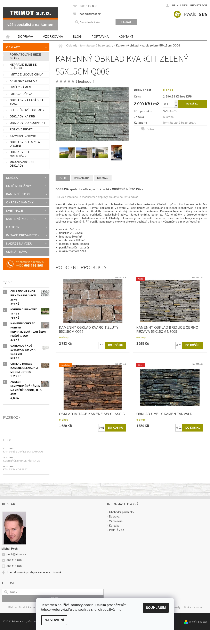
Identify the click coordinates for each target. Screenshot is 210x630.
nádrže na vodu (19, 243)
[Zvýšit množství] (176, 102)
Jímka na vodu (192, 607)
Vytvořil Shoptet (197, 621)
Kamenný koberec (15, 470)
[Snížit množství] (176, 106)
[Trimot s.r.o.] (35, 18)
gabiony (12, 227)
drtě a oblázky (18, 186)
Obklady (13, 47)
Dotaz (150, 129)
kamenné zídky (18, 194)
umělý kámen (20, 87)
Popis (63, 177)
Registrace (198, 5)
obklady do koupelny (28, 122)
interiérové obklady (27, 110)
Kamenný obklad (23, 80)
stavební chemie (23, 135)
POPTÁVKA (100, 36)
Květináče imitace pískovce (21, 461)
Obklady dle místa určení (25, 143)
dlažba (12, 177)
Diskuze (102, 177)
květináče (14, 210)
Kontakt (126, 36)
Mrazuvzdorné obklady (22, 163)
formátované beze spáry (25, 56)
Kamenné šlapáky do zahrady (23, 452)
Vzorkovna (53, 36)
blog (77, 36)
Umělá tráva (16, 251)
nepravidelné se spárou (23, 66)
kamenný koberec (21, 218)
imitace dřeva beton (23, 235)
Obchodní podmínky (121, 512)
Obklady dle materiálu (20, 153)
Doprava (25, 36)
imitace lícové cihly (26, 74)
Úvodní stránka (8, 36)
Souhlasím (156, 607)
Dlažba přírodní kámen (22, 607)
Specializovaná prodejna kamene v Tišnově (34, 572)
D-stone (168, 116)
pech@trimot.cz (16, 554)
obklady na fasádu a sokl (26, 102)
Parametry (82, 177)
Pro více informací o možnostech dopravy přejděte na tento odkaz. (97, 196)
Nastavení (54, 620)
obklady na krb (22, 116)
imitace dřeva (21, 93)
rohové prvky (21, 129)
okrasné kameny (19, 202)
